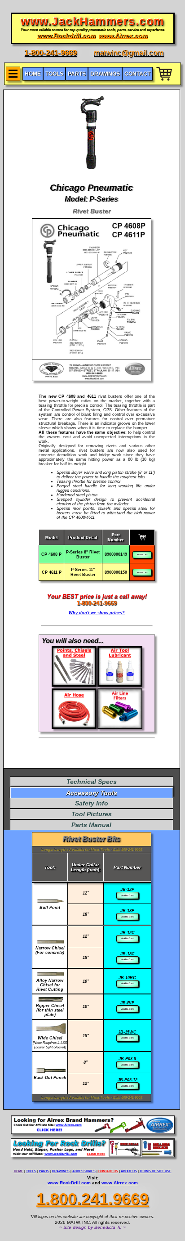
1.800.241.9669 (92, 1199)
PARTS (44, 1171)
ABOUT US (129, 1171)
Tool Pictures (91, 814)
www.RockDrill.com (69, 1182)
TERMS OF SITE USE (156, 1171)
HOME (18, 1171)
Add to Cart (142, 554)
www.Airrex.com (119, 1182)
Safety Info (91, 803)
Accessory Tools (91, 792)
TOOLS (31, 1171)
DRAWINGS (61, 1171)
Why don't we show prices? (97, 613)
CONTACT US (108, 1171)
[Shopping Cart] (165, 82)
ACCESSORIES (84, 1171)
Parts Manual (91, 824)
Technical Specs (91, 781)
